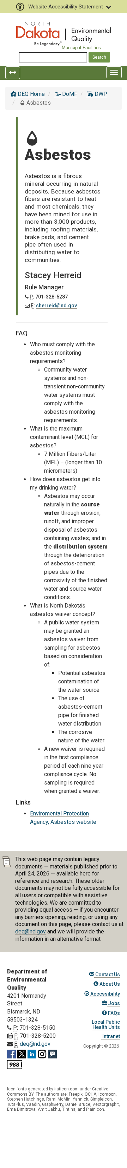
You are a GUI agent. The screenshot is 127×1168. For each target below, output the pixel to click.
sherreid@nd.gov (56, 305)
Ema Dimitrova (21, 1109)
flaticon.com (66, 1089)
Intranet (110, 1036)
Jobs (113, 1003)
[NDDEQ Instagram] (42, 1053)
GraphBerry (52, 1104)
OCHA (90, 1094)
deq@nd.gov (30, 931)
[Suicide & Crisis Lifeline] (14, 1063)
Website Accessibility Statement (65, 7)
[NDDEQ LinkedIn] (32, 1053)
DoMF (69, 94)
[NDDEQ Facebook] (11, 1053)
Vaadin (33, 1104)
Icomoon (107, 1094)
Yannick (80, 1099)
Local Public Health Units (105, 1024)
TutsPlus (15, 1104)
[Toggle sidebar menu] (12, 72)
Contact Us (107, 974)
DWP (100, 94)
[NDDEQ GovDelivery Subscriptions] (52, 1053)
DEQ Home (30, 94)
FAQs (113, 1013)
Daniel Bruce (77, 1104)
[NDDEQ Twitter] (21, 1053)
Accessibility (104, 994)
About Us (109, 984)
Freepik (76, 1094)
